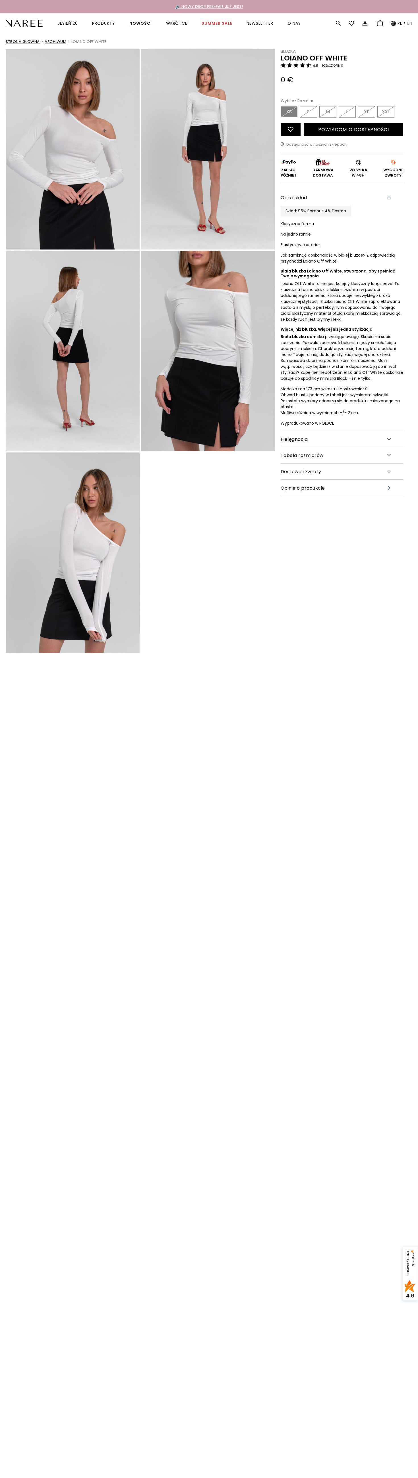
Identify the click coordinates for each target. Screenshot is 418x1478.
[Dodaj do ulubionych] (291, 129)
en (409, 23)
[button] (338, 23)
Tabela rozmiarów (302, 455)
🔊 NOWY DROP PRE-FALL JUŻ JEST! (209, 6)
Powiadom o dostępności (353, 129)
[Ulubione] (352, 23)
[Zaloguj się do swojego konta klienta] (366, 23)
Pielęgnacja (294, 439)
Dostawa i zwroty (301, 471)
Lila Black (338, 378)
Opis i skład (294, 197)
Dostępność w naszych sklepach (316, 144)
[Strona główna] (24, 23)
